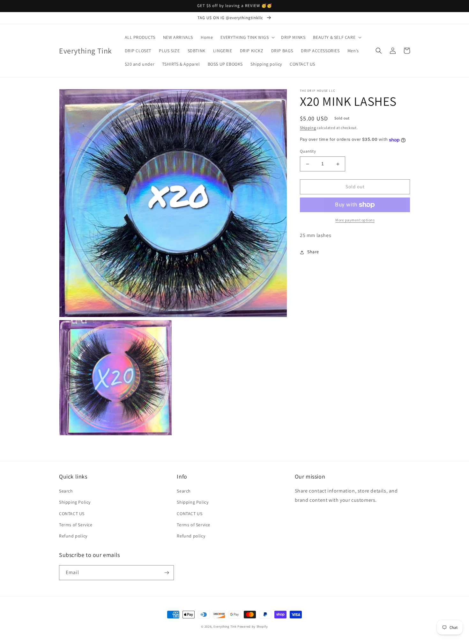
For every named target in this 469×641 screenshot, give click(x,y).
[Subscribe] (167, 572)
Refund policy (73, 536)
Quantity (308, 151)
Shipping (308, 127)
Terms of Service (76, 525)
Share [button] (313, 252)
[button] (247, 37)
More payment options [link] (355, 220)
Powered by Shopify (252, 626)
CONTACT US (72, 513)
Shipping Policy (75, 502)
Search (66, 491)
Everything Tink (225, 626)
